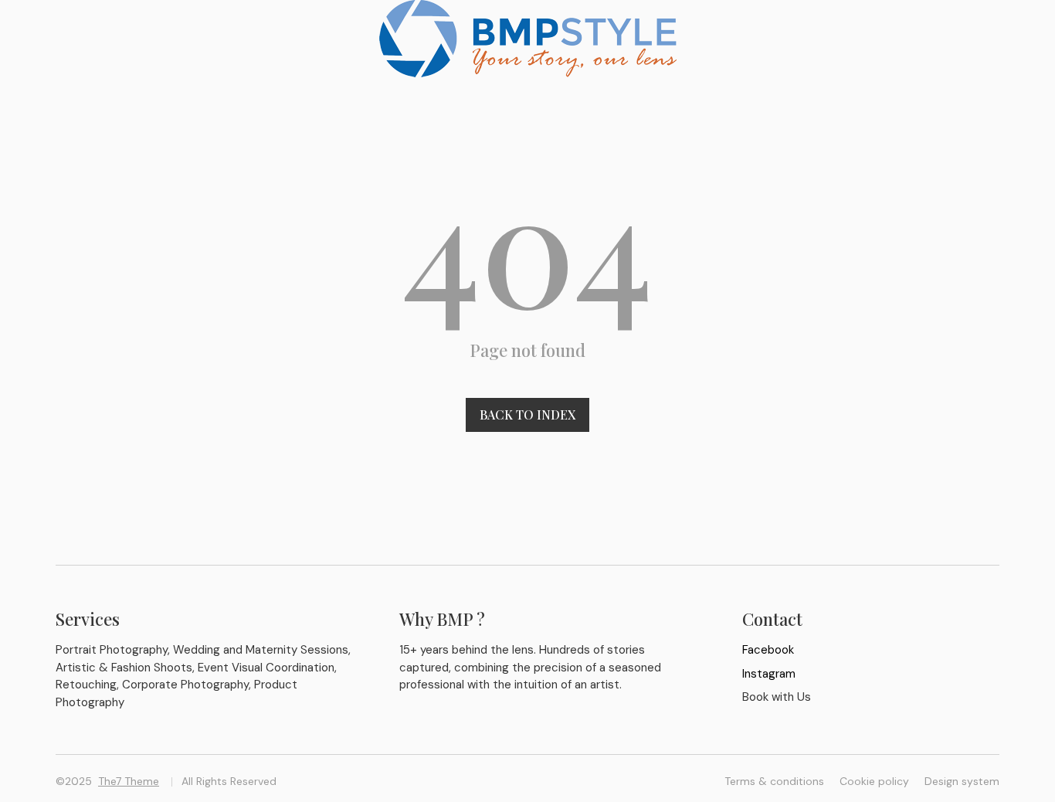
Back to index (527, 414)
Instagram (768, 673)
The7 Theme (128, 781)
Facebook (768, 650)
